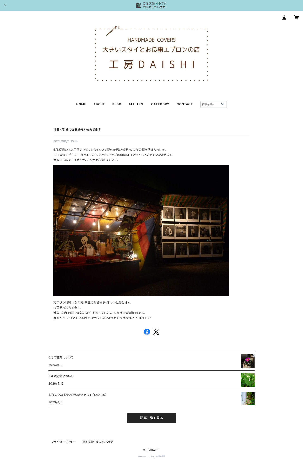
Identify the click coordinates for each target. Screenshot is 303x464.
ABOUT (99, 104)
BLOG (116, 104)
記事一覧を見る (151, 418)
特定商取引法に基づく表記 (98, 441)
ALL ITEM (136, 104)
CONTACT (185, 104)
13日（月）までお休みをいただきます (77, 129)
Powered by (147, 456)
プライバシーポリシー (64, 441)
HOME (81, 104)
